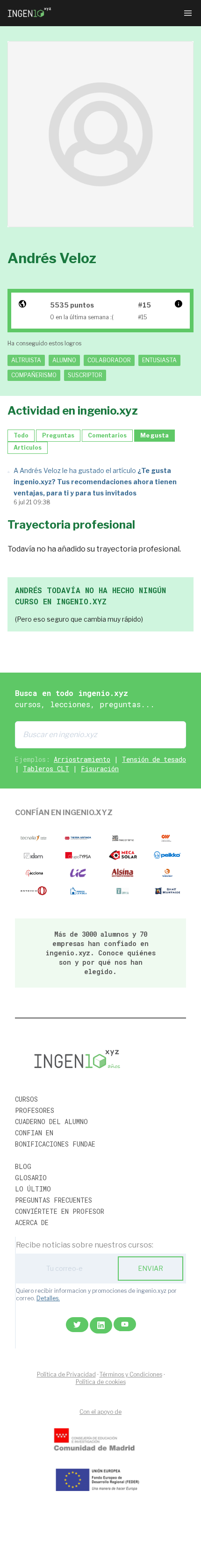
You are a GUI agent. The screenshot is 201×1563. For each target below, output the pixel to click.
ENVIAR (150, 1268)
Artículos (28, 447)
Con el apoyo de (100, 1411)
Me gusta (154, 435)
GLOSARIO (31, 1177)
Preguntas (58, 435)
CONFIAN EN (34, 1132)
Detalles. (48, 1298)
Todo (21, 435)
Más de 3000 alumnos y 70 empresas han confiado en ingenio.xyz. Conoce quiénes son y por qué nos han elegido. (101, 953)
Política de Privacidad (66, 1374)
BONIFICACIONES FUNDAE (55, 1144)
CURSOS (26, 1099)
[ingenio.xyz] (29, 13)
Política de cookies (101, 1381)
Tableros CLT (46, 768)
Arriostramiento (82, 759)
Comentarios (107, 435)
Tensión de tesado (154, 759)
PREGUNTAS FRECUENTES (53, 1200)
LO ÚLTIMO (33, 1188)
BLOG (23, 1166)
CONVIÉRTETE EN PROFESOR (59, 1211)
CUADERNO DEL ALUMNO (51, 1121)
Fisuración (100, 768)
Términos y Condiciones (131, 1374)
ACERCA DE (32, 1222)
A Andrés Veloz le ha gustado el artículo (95, 481)
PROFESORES (34, 1110)
